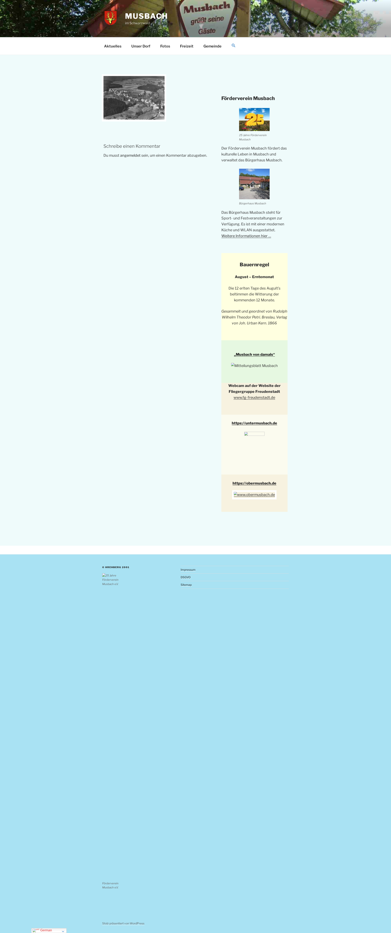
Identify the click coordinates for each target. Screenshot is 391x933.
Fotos (165, 46)
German (46, 930)
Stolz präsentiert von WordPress (123, 923)
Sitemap (186, 584)
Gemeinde (212, 46)
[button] (233, 46)
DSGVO (186, 577)
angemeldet (130, 155)
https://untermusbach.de (254, 423)
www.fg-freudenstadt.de (254, 397)
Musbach (146, 16)
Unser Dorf (140, 46)
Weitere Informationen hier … (246, 236)
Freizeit (186, 46)
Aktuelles (112, 46)
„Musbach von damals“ (254, 354)
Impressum (188, 569)
